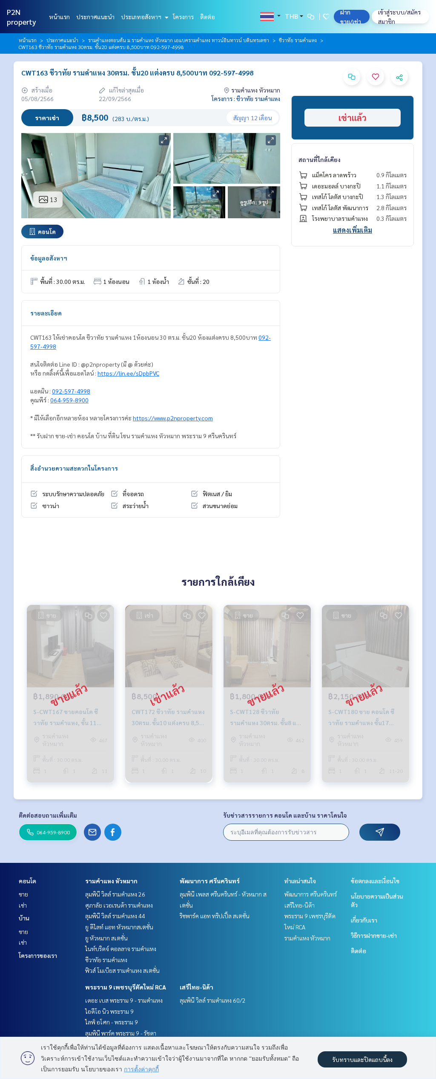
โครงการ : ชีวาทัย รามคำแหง (246, 98)
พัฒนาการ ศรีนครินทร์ (210, 881)
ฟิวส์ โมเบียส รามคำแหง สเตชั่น (122, 970)
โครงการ (183, 16)
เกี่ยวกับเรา (364, 920)
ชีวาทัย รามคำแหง (298, 40)
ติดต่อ (207, 16)
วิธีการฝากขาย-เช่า (374, 935)
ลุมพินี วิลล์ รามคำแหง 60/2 (213, 1000)
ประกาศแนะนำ (95, 16)
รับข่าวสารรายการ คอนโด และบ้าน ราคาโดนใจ (285, 815)
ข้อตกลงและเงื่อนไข (375, 881)
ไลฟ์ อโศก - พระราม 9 (111, 1022)
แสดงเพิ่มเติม (352, 230)
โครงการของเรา (38, 955)
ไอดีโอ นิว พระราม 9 (109, 1011)
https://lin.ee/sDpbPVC (128, 373)
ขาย (23, 894)
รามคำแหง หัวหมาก (111, 881)
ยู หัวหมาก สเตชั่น (106, 938)
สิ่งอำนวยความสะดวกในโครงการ (74, 468)
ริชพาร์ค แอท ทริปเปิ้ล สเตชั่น (215, 916)
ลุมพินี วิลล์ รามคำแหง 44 (115, 916)
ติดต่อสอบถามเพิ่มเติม (48, 815)
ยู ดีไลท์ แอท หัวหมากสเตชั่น (119, 927)
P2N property (21, 16)
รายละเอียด (46, 313)
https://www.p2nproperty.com (173, 418)
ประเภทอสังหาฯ (142, 16)
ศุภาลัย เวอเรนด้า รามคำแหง (119, 905)
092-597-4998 (71, 391)
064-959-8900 (69, 400)
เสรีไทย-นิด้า (196, 987)
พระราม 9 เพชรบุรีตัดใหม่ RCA (125, 987)
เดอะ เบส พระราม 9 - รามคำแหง (124, 1000)
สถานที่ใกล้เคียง (319, 159)
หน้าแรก (59, 16)
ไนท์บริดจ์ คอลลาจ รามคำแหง (120, 948)
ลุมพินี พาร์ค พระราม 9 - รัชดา (120, 1033)
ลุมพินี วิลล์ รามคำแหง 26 (115, 894)
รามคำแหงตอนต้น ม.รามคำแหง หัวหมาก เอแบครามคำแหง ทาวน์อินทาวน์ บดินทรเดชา (178, 40)
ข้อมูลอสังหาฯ (48, 258)
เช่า (23, 905)
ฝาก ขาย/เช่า (350, 16)
